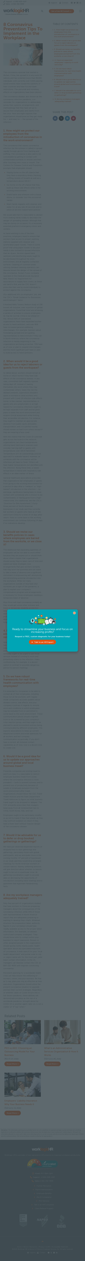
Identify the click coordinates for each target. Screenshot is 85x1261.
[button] (74, 613)
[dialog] (42, 630)
